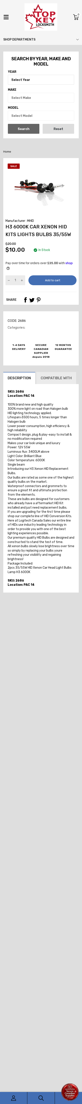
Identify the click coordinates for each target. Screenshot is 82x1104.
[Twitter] (32, 300)
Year (12, 72)
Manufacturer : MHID (19, 221)
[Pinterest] (38, 300)
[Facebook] (25, 300)
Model (13, 108)
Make (12, 90)
